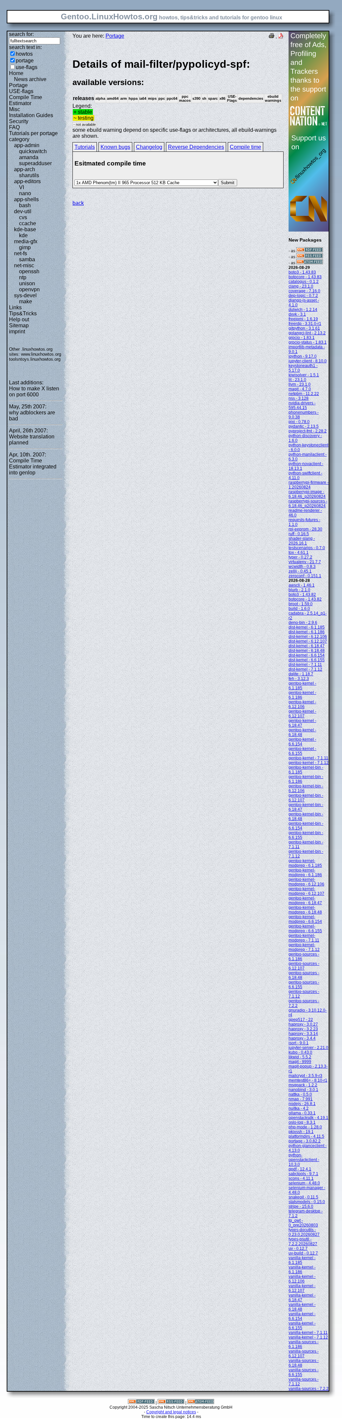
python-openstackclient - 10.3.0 (304, 1160)
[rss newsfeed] (309, 257)
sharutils (29, 175)
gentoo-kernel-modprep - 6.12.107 (306, 891)
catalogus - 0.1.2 (304, 281)
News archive (30, 79)
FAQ (14, 127)
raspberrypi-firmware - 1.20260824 (309, 484)
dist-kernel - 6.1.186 (307, 632)
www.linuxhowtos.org (41, 354)
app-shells (26, 199)
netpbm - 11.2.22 (304, 393)
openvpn (29, 289)
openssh (29, 271)
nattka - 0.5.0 (300, 1094)
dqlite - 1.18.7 (301, 674)
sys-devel (25, 295)
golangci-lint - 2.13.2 (307, 333)
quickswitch (33, 151)
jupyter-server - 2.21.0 (308, 1047)
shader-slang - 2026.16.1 (302, 541)
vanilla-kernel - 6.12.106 (302, 1279)
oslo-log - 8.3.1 (302, 1122)
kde (23, 235)
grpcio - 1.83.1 (302, 337)
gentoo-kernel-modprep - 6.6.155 (305, 928)
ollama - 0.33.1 (302, 1113)
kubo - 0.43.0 (300, 1052)
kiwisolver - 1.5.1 (304, 375)
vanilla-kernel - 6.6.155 (302, 1325)
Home (16, 73)
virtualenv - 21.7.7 (305, 562)
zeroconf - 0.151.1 (305, 576)
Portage (18, 85)
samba (27, 259)
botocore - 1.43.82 (305, 599)
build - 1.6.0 (299, 608)
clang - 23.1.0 (301, 286)
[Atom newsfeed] (309, 263)
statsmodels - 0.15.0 (307, 1201)
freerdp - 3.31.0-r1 (305, 323)
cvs (23, 217)
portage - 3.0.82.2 (305, 1141)
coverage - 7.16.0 (304, 291)
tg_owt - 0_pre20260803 (303, 1222)
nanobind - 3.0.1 (303, 1089)
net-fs (20, 253)
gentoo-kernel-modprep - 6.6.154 (305, 919)
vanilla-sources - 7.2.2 (309, 1388)
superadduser (35, 163)
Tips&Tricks (23, 313)
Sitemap (19, 325)
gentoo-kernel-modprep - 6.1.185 (305, 863)
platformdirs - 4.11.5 (306, 1136)
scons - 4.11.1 (301, 1178)
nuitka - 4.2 (299, 1108)
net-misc (24, 265)
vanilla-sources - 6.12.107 (304, 1353)
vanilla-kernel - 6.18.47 (302, 1297)
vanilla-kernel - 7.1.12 (308, 1337)
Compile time (245, 147)
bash (25, 205)
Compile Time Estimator (25, 100)
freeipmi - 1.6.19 (303, 319)
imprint (17, 331)
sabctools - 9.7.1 (303, 1173)
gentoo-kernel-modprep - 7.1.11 (304, 938)
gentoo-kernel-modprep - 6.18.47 (305, 900)
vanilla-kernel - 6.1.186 (302, 1269)
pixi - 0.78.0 (299, 421)
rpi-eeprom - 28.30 (305, 529)
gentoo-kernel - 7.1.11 (308, 758)
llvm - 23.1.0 (300, 384)
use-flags (26, 67)
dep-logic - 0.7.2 (303, 295)
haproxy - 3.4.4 (302, 1038)
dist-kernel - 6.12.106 (308, 636)
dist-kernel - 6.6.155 (307, 660)
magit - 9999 (300, 1061)
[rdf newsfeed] (309, 251)
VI (21, 187)
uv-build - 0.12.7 (303, 1253)
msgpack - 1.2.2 (303, 1085)
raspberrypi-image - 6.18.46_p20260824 (307, 494)
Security (18, 121)
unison (27, 283)
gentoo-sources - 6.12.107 (304, 966)
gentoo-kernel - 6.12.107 (302, 713)
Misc (14, 109)
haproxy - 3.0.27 (303, 1024)
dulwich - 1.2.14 (303, 309)
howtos (24, 54)
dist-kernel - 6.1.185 (307, 627)
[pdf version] (281, 36)
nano (25, 193)
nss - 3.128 (299, 398)
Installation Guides (31, 115)
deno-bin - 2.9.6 (303, 622)
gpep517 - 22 (301, 1019)
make (25, 301)
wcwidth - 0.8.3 (302, 566)
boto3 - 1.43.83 (302, 272)
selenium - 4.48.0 (304, 1183)
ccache (27, 223)
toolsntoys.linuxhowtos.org (34, 359)
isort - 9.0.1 (299, 1043)
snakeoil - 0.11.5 (303, 1197)
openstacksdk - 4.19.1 (308, 1117)
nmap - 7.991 (301, 1099)
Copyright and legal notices (171, 1412)
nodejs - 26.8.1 (302, 1103)
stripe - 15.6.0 (301, 1206)
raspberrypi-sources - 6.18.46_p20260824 (308, 503)
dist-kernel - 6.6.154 (307, 655)
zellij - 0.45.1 (300, 571)
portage (25, 60)
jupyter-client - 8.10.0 (308, 361)
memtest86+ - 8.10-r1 (308, 1080)
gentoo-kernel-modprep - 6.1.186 (305, 872)
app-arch (24, 169)
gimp (25, 247)
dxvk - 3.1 (297, 314)
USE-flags (21, 91)
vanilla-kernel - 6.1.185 (302, 1260)
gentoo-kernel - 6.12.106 (302, 704)
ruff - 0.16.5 (299, 533)
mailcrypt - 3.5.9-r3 (305, 1075)
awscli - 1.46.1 (302, 585)
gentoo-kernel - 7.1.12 (309, 762)
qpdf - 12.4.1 (300, 1169)
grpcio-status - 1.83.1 (308, 342)
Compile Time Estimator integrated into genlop (32, 466)
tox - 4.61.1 (299, 552)
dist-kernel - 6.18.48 (307, 650)
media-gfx (25, 241)
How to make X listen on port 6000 (34, 391)
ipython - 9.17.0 (303, 356)
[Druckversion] (271, 36)
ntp (22, 277)
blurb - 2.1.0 (299, 590)
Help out (19, 319)
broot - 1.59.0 (301, 604)
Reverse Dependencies (196, 147)
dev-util (22, 211)
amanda (28, 157)
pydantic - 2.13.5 (304, 426)
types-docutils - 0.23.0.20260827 (304, 1232)
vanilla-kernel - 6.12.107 (302, 1288)
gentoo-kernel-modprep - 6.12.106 (306, 881)
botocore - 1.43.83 (305, 277)
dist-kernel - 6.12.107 (308, 641)
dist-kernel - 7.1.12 (305, 669)
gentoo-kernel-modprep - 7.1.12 (304, 947)
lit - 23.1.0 (297, 379)
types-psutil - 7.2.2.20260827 (303, 1241)
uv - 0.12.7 (298, 1248)
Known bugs (115, 147)
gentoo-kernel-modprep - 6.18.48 (305, 910)
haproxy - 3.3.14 (303, 1033)
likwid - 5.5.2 (300, 1057)
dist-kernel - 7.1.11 (305, 664)
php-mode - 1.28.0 (305, 1127)
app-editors (27, 181)
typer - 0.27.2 (300, 557)
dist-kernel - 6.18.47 (307, 646)
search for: (21, 34)
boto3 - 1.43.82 (302, 594)
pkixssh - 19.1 (301, 1131)
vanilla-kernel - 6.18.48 (302, 1307)
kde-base (25, 229)
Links (15, 307)
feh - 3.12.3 (299, 678)
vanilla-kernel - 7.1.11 (308, 1332)
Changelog (149, 147)
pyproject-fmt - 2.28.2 (308, 431)
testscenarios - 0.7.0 (307, 548)
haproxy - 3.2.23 (303, 1029)
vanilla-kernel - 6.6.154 (302, 1316)
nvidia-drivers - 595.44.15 (302, 405)
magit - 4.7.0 (300, 389)
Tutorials (84, 147)
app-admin (26, 145)
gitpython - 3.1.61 (304, 328)
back (78, 203)
